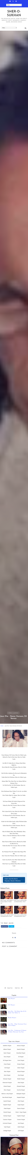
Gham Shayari (20, 1067)
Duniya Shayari (21, 1064)
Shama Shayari (21, 1108)
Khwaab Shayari (21, 1086)
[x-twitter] (13, 2)
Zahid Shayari (21, 1127)
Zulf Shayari (11, 1004)
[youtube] (10, 2)
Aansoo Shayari (21, 1045)
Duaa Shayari (7, 1064)
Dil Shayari (20, 1056)
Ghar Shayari (7, 1071)
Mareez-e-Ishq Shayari (7, 1093)
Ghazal (10, 713)
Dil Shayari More (7, 1060)
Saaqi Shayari (21, 1104)
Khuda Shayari (12, 1017)
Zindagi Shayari (7, 1130)
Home (2, 726)
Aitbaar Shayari (7, 1049)
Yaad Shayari (7, 1127)
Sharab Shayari (7, 1112)
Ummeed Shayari (7, 1123)
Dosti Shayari (21, 1060)
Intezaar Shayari (7, 1079)
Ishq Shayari (11, 998)
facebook (5, 926)
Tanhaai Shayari (7, 1116)
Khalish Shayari (21, 1079)
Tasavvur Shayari (7, 1119)
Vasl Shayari (21, 1123)
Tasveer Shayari (21, 1119)
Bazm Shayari (7, 1053)
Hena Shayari (7, 1075)
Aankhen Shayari (7, 1045)
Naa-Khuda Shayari (7, 1097)
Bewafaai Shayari (20, 1053)
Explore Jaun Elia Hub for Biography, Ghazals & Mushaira (13, 879)
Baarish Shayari (21, 1049)
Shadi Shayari (7, 1108)
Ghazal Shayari (21, 1071)
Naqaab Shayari (21, 1097)
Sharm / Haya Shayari (20, 1112)
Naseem (7, 721)
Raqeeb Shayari (7, 1104)
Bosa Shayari (7, 1056)
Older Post (17, 988)
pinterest (19, 926)
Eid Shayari (7, 1067)
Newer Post (9, 988)
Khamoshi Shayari (7, 1082)
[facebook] (16, 2)
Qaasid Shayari (7, 1101)
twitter (11, 926)
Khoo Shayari (7, 1090)
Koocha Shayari (21, 1090)
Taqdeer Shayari (21, 1116)
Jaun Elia (16, 713)
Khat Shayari (21, 1082)
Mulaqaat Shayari (20, 1093)
